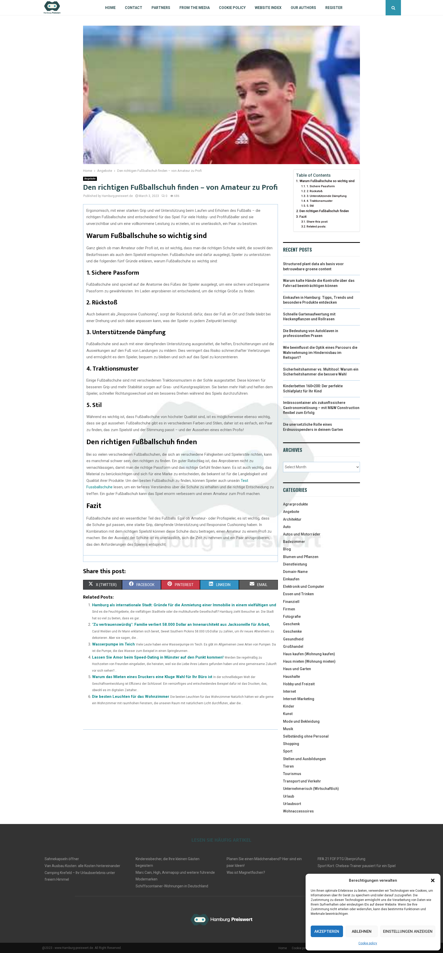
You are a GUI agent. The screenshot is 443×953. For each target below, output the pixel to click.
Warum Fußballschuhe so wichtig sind (327, 181)
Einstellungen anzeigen (407, 931)
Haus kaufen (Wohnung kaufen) (309, 654)
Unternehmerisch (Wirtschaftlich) (311, 789)
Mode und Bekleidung (301, 721)
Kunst (288, 714)
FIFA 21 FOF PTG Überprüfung (341, 859)
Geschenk (291, 624)
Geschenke (292, 631)
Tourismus (292, 774)
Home (110, 8)
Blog (287, 549)
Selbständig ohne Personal (306, 736)
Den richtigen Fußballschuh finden (324, 211)
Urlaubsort (292, 804)
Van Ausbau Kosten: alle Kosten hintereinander (82, 866)
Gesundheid (293, 639)
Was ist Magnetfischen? (246, 872)
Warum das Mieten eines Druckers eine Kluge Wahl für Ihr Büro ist (152, 676)
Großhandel (293, 646)
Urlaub (288, 796)
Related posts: (316, 226)
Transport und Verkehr (302, 781)
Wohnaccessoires (298, 811)
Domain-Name (295, 572)
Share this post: (317, 221)
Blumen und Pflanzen (300, 557)
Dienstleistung (295, 564)
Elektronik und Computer (303, 586)
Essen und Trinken (298, 594)
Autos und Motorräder (301, 534)
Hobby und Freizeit (299, 684)
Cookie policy (367, 943)
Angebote (90, 178)
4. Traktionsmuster (319, 201)
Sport (287, 751)
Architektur (292, 519)
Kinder (288, 706)
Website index (268, 8)
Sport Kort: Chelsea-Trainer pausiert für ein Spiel (357, 866)
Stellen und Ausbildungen (304, 759)
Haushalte (291, 676)
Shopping (291, 744)
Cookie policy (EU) (304, 948)
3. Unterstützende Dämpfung (326, 196)
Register (334, 8)
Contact (133, 8)
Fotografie (292, 616)
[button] (432, 880)
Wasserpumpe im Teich (113, 644)
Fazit (303, 217)
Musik (288, 729)
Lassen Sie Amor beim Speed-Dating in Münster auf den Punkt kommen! (158, 657)
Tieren (288, 766)
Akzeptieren (326, 931)
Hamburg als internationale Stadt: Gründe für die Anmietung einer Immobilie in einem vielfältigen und (184, 605)
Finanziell (291, 602)
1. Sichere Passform (321, 186)
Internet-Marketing (298, 699)
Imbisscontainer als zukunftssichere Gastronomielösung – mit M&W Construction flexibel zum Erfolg (321, 408)
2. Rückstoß (314, 191)
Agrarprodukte (295, 504)
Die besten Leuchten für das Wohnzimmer (130, 696)
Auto (287, 527)
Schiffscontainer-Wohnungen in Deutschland (172, 886)
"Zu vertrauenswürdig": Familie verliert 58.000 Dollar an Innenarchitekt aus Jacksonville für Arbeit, (181, 624)
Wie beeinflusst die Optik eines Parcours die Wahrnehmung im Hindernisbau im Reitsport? (320, 352)
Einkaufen (291, 579)
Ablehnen (361, 931)
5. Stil (310, 205)
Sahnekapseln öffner (62, 859)
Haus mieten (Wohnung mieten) (309, 661)
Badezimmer (294, 542)
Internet (289, 691)
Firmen (289, 609)
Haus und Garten (297, 669)
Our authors (303, 8)
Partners (161, 8)
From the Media (194, 8)
